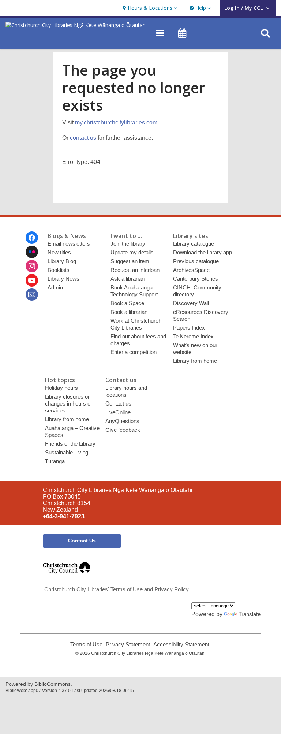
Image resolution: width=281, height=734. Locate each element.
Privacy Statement (128, 644)
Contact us (118, 403)
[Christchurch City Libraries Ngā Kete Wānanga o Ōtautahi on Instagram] (32, 266)
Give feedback (122, 430)
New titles (59, 252)
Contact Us (82, 540)
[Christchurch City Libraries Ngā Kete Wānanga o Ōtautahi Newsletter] (32, 294)
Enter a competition (133, 352)
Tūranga (55, 461)
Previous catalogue (196, 261)
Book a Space (127, 303)
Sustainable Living (66, 452)
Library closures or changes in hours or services (68, 403)
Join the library (127, 244)
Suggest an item (129, 261)
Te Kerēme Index (193, 336)
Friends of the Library (70, 444)
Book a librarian (128, 312)
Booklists (59, 270)
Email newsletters (69, 244)
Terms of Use (86, 644)
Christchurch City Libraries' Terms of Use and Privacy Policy (116, 589)
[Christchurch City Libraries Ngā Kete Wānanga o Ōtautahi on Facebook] (32, 237)
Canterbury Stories (195, 279)
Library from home (195, 361)
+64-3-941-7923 (64, 516)
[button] (149, 8)
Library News (63, 279)
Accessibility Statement (181, 644)
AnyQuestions (122, 421)
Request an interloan (135, 270)
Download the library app (202, 252)
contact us (83, 138)
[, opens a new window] (66, 577)
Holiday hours (61, 388)
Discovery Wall (191, 303)
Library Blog (62, 261)
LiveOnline (118, 412)
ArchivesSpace (191, 270)
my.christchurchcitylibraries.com (116, 122)
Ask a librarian (127, 279)
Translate (250, 614)
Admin (55, 287)
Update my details (132, 252)
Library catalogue (193, 244)
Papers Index (189, 327)
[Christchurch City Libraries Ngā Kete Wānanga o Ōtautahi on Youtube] (32, 280)
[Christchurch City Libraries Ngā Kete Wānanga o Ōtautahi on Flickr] (32, 252)
